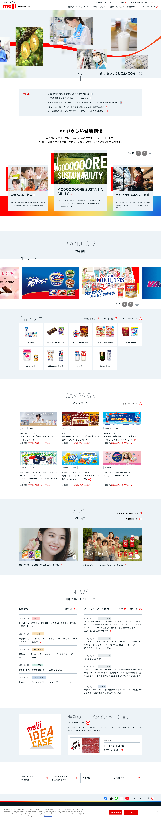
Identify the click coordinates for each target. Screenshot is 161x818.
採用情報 (99, 2)
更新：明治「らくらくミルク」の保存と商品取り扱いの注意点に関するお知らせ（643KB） (84, 102)
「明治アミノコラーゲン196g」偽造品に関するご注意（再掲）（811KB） (76, 106)
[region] (80, 812)
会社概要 (121, 2)
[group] (50, 283)
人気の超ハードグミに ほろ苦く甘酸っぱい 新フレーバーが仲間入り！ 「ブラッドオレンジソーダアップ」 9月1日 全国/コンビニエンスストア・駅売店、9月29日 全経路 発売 (113, 644)
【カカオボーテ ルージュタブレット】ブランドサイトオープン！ (45, 682)
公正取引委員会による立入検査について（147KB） (68, 98)
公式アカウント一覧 (142, 798)
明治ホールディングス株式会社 (140, 2)
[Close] (157, 811)
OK (131, 812)
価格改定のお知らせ (92, 658)
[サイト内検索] (156, 2)
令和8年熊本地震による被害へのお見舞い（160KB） (69, 94)
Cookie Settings (115, 812)
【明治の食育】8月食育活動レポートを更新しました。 (41, 669)
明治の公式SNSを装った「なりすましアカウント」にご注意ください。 (76, 111)
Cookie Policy (48, 816)
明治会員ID (108, 2)
